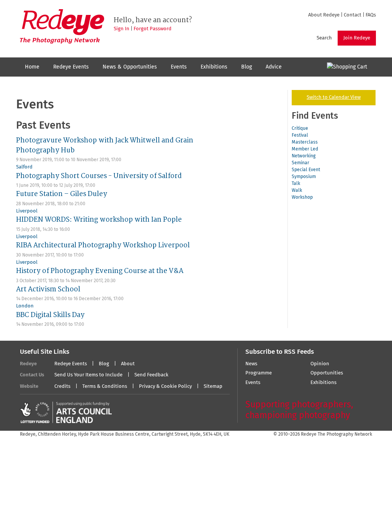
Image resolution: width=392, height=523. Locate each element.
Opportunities (326, 373)
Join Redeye (356, 38)
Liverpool (27, 211)
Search (324, 38)
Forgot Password (153, 28)
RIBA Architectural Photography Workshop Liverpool (103, 245)
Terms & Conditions (104, 386)
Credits (62, 386)
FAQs (371, 15)
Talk (296, 183)
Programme (258, 373)
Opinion (319, 363)
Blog (246, 67)
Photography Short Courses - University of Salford (99, 176)
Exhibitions (214, 67)
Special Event (306, 170)
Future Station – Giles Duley (61, 194)
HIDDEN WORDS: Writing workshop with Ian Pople (99, 220)
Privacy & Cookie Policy (165, 386)
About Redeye (324, 15)
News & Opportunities (130, 67)
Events (179, 67)
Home (32, 67)
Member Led (305, 149)
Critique (300, 128)
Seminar (300, 163)
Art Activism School (48, 289)
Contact (352, 15)
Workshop (302, 197)
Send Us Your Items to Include (88, 375)
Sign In (121, 28)
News (251, 363)
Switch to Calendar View (334, 97)
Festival (300, 135)
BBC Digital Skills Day (50, 315)
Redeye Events (71, 67)
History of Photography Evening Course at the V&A (99, 271)
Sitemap (213, 386)
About (128, 363)
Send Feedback (151, 375)
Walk (297, 190)
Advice (274, 67)
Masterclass (305, 142)
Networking (303, 156)
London (25, 306)
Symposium (304, 177)
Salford (24, 167)
